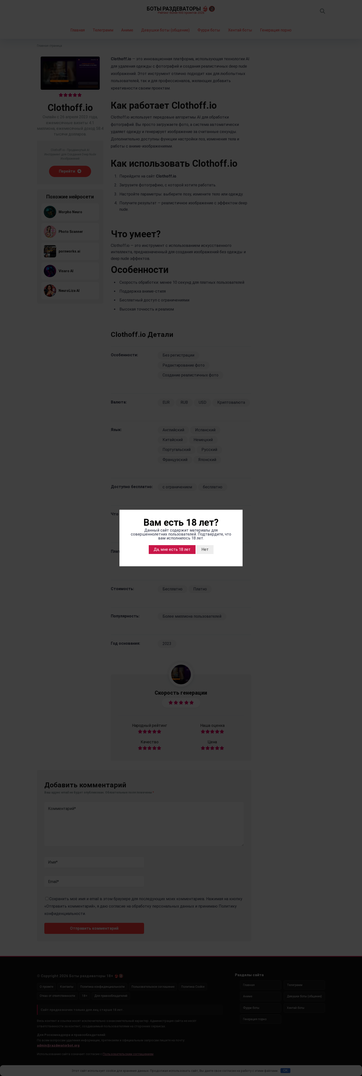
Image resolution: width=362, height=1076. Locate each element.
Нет (205, 549)
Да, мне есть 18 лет (172, 549)
